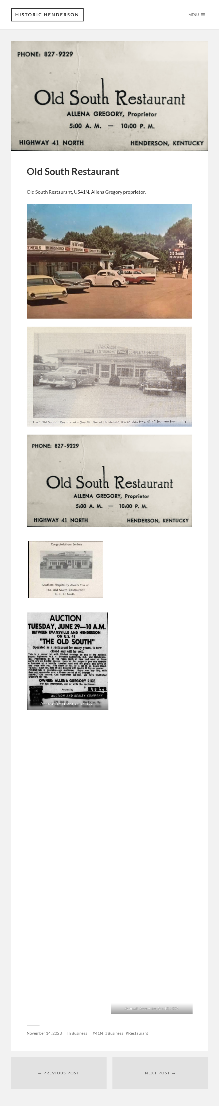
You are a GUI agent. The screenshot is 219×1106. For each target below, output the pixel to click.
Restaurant (138, 1033)
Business (79, 1033)
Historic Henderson (47, 14)
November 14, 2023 (44, 1033)
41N (99, 1033)
